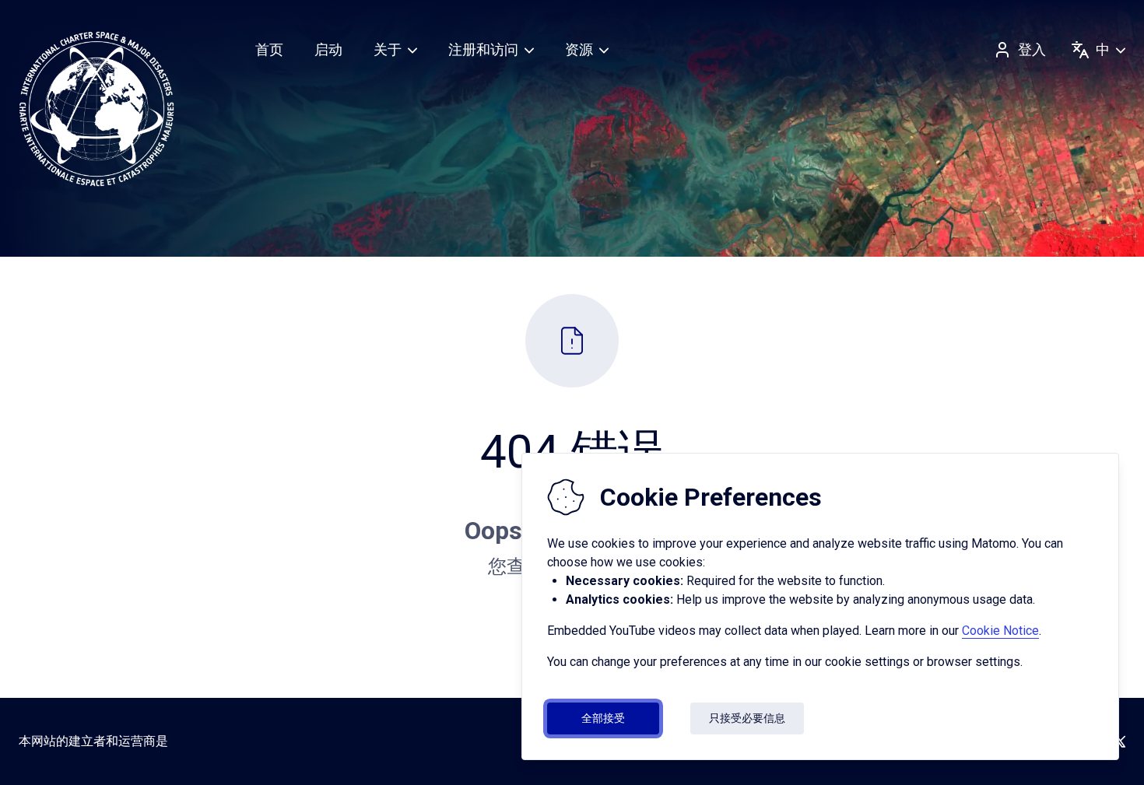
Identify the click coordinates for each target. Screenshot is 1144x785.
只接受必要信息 (747, 718)
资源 (579, 49)
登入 (1032, 49)
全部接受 (603, 718)
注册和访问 (483, 49)
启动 (328, 49)
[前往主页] (96, 109)
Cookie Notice (1000, 630)
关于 (388, 49)
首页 (269, 49)
